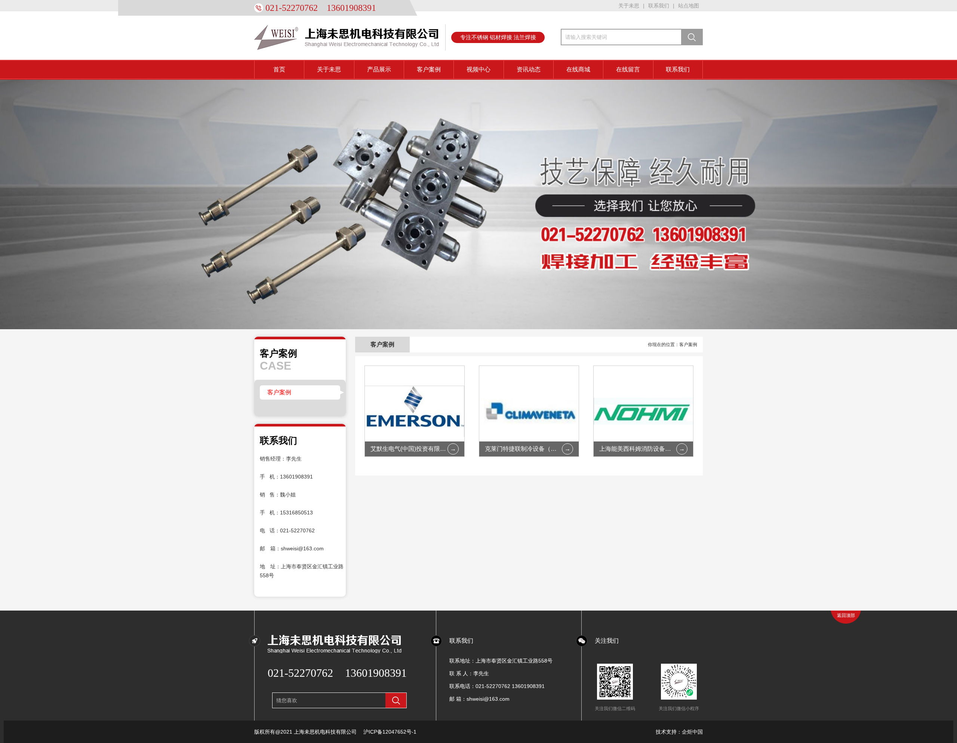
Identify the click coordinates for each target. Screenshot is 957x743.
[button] (886, 206)
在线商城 (578, 69)
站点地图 (688, 6)
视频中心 (478, 69)
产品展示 (379, 69)
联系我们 (658, 6)
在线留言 (628, 69)
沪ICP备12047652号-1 (389, 732)
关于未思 (628, 6)
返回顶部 (846, 615)
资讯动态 (529, 69)
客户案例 (429, 69)
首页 (279, 69)
